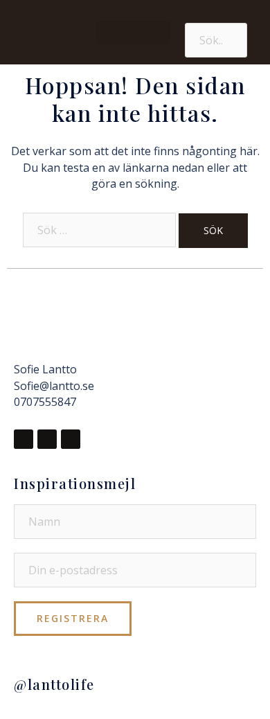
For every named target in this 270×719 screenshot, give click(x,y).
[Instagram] (47, 439)
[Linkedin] (70, 439)
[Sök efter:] (99, 230)
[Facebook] (23, 439)
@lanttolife (54, 684)
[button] (134, 32)
